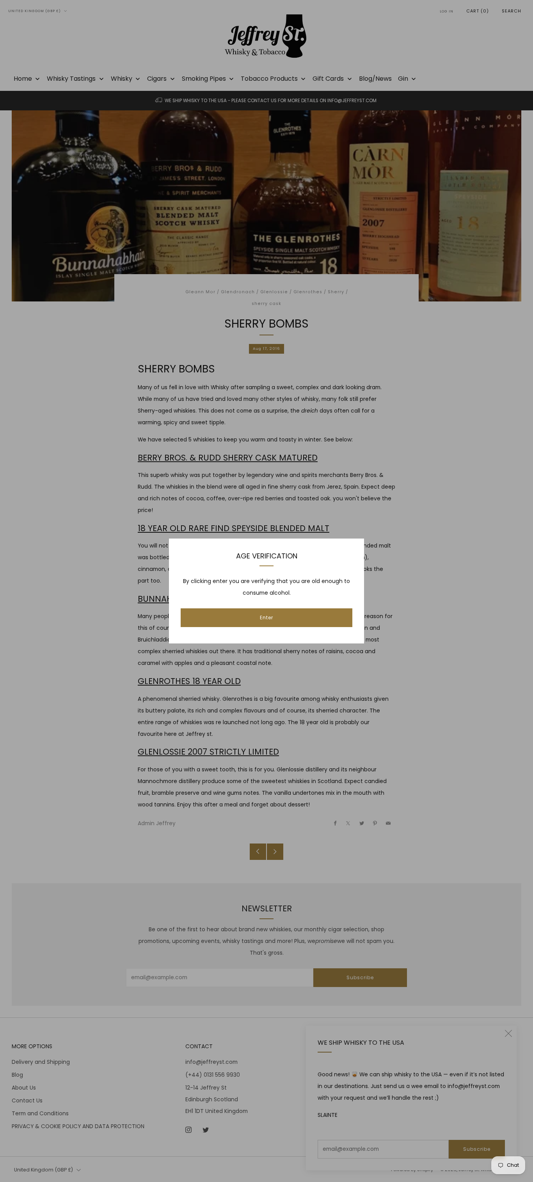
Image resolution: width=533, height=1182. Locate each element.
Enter (266, 617)
